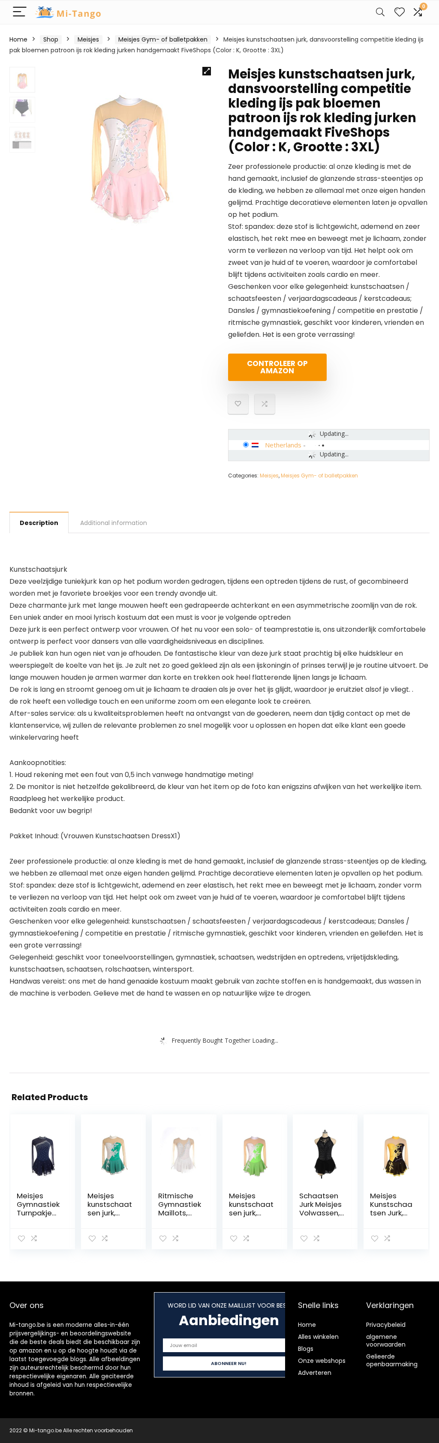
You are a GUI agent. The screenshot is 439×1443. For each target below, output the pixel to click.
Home (18, 39)
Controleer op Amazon (277, 367)
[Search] (380, 12)
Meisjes (88, 39)
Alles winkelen (318, 1336)
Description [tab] (39, 523)
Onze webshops (322, 1360)
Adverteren (314, 1372)
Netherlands (283, 445)
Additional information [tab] (113, 523)
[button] (206, 71)
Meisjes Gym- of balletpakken (162, 39)
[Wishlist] (399, 12)
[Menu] (19, 12)
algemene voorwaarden (386, 1340)
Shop (50, 39)
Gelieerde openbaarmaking (392, 1360)
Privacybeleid (386, 1324)
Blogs (305, 1348)
